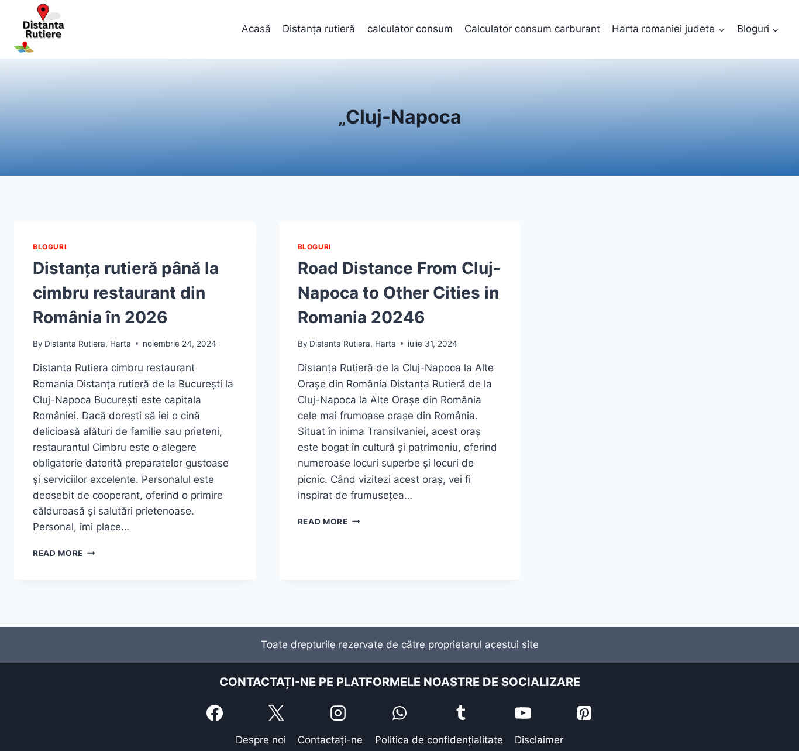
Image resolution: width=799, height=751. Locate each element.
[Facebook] (214, 713)
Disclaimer (539, 740)
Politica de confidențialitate (439, 740)
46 (399, 292)
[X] (276, 713)
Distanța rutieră (319, 29)
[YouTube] (523, 713)
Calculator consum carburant (532, 29)
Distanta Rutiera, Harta (87, 343)
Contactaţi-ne (330, 740)
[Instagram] (338, 713)
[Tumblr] (461, 713)
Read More (64, 553)
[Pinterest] (584, 713)
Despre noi (261, 740)
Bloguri (49, 246)
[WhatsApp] (399, 713)
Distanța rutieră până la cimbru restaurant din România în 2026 (126, 292)
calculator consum (410, 29)
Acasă (256, 29)
